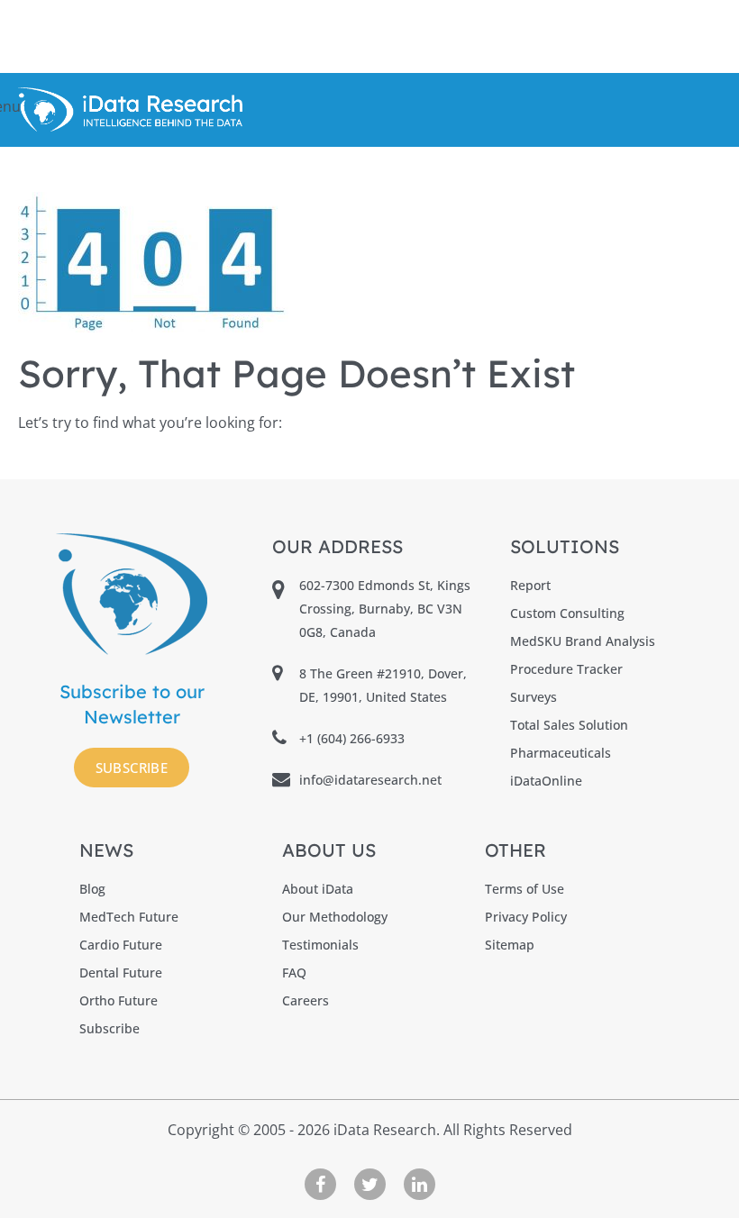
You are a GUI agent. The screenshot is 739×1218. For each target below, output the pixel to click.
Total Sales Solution (569, 724)
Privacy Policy (526, 916)
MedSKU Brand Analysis (582, 641)
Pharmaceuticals (560, 752)
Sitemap (509, 944)
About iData (317, 888)
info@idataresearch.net (370, 779)
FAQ (294, 972)
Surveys (533, 696)
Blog (92, 888)
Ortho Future (118, 1000)
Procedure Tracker (566, 668)
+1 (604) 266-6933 (352, 738)
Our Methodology (335, 916)
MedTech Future (128, 916)
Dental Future (120, 972)
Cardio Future (120, 944)
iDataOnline (546, 780)
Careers (305, 1000)
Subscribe (132, 768)
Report (530, 585)
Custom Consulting (567, 613)
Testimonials (320, 944)
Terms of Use (524, 888)
